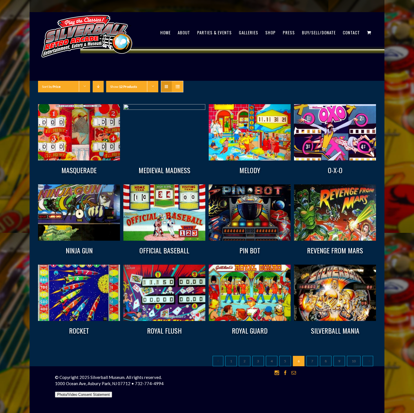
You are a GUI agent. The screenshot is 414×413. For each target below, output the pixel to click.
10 (354, 361)
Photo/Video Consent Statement (83, 394)
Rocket (79, 330)
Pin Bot (249, 250)
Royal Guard (250, 330)
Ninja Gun (79, 250)
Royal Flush (164, 330)
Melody (249, 170)
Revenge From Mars (335, 250)
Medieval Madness (164, 170)
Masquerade (79, 170)
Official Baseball (164, 250)
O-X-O (335, 170)
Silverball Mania (335, 330)
